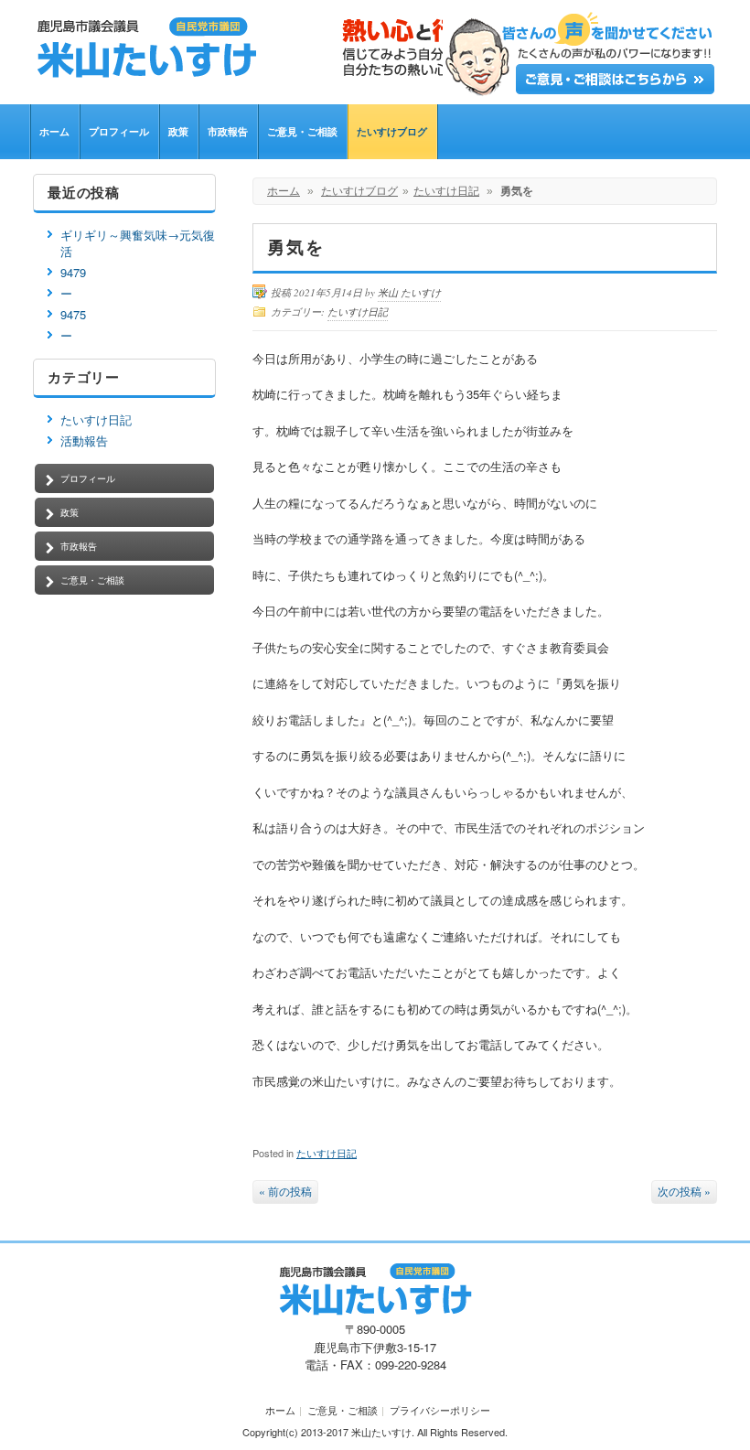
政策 (178, 131)
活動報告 (84, 440)
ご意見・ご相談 (302, 131)
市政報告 (228, 131)
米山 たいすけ (409, 292)
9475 (73, 314)
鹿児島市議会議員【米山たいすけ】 (289, 48)
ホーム (54, 131)
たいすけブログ (392, 131)
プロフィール (119, 131)
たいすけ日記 (446, 191)
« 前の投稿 (285, 1191)
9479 (73, 272)
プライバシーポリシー (440, 1409)
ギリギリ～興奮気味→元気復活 (137, 243)
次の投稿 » (684, 1191)
